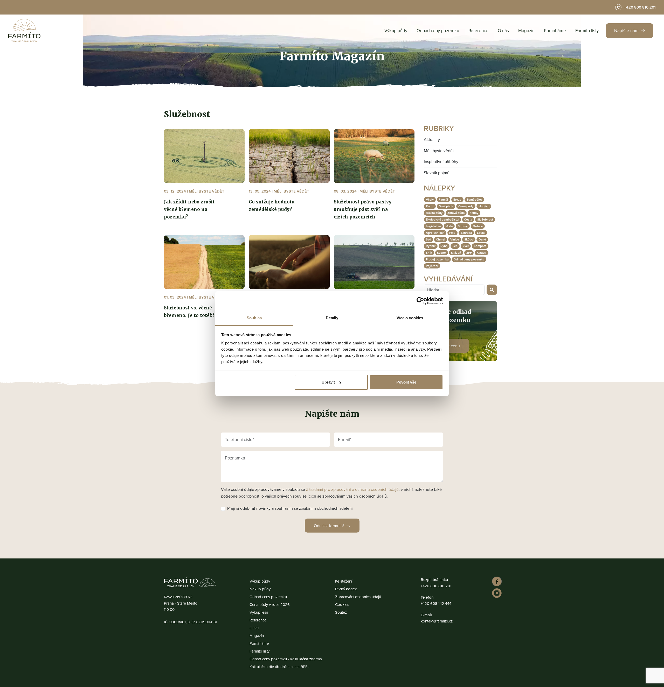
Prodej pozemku (437, 259)
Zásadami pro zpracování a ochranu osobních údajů (352, 489)
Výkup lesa (259, 612)
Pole (452, 232)
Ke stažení (343, 581)
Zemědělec (474, 199)
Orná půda (446, 206)
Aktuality (432, 139)
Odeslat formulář (329, 525)
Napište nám (627, 30)
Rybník (430, 246)
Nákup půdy (260, 589)
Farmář (443, 199)
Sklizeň (456, 252)
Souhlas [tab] (254, 318)
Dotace (478, 226)
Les (455, 246)
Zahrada (466, 232)
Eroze (457, 199)
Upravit (328, 382)
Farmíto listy (587, 30)
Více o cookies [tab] (410, 318)
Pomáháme (555, 30)
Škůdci (469, 239)
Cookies (342, 604)
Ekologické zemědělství (442, 219)
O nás (503, 30)
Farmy (474, 212)
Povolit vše (406, 382)
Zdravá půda (456, 212)
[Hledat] (492, 290)
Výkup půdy (395, 30)
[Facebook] (496, 581)
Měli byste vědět (439, 150)
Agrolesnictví (435, 232)
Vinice (454, 239)
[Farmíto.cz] (24, 31)
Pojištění (432, 266)
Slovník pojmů (436, 172)
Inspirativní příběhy (441, 161)
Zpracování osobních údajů (358, 596)
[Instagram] (496, 593)
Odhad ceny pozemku (438, 30)
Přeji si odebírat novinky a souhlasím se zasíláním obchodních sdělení (290, 508)
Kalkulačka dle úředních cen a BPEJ (279, 666)
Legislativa (433, 226)
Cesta (468, 219)
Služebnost (485, 219)
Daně (482, 239)
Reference (478, 30)
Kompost (480, 246)
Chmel (440, 239)
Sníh (429, 252)
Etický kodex (346, 589)
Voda (449, 226)
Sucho (441, 252)
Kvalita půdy (434, 212)
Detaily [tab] (332, 318)
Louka (481, 232)
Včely (430, 199)
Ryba (443, 246)
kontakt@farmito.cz (437, 621)
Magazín (526, 30)
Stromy (463, 226)
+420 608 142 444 (436, 603)
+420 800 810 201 (436, 586)
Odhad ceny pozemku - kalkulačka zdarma (286, 659)
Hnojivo (484, 206)
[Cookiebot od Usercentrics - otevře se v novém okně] (420, 301)
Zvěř (466, 246)
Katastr (481, 252)
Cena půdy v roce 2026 (270, 604)
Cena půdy (465, 206)
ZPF (469, 252)
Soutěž (341, 612)
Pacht (430, 206)
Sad (428, 239)
